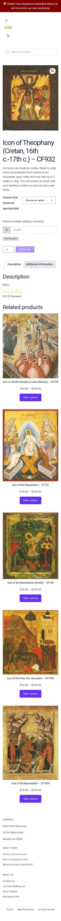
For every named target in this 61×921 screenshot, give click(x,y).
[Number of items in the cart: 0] (7, 35)
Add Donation (10, 238)
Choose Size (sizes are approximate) (11, 203)
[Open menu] (6, 21)
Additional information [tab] (39, 264)
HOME (8, 27)
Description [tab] (14, 264)
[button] (52, 71)
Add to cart (25, 249)
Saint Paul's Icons (26, 909)
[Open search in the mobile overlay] (30, 52)
